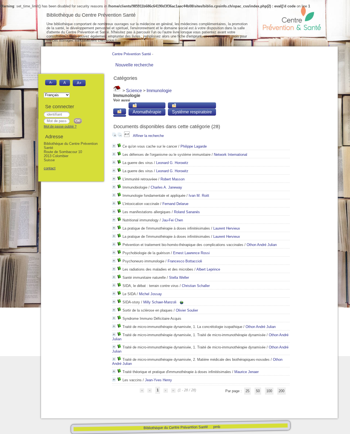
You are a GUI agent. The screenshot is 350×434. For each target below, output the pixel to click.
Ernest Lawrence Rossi (191, 253)
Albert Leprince (208, 269)
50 (258, 391)
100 (269, 391)
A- (50, 82)
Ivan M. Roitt (199, 195)
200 (281, 391)
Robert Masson (173, 179)
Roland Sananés (187, 212)
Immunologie (159, 90)
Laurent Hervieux (226, 228)
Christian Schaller (196, 286)
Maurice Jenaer (246, 372)
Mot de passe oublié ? (60, 126)
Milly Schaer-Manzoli (159, 302)
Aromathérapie (147, 112)
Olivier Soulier (187, 310)
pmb (216, 426)
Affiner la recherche (148, 136)
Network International (230, 155)
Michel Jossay (150, 294)
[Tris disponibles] (127, 136)
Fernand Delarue (175, 204)
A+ (79, 83)
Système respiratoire (192, 112)
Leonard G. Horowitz (172, 163)
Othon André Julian (262, 245)
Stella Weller (179, 277)
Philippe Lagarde (193, 146)
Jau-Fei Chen (172, 220)
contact (50, 168)
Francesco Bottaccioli (185, 261)
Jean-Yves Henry (158, 380)
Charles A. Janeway (166, 187)
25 (247, 391)
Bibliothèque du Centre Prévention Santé (175, 427)
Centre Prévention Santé (131, 54)
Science (134, 90)
